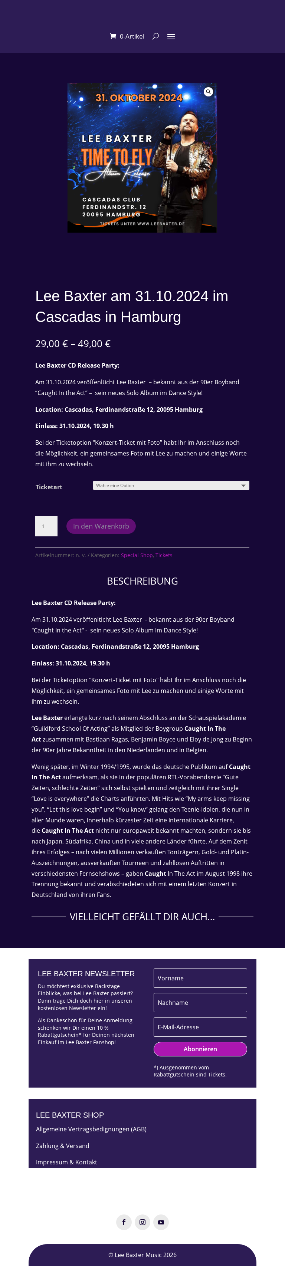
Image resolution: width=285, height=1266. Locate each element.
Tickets (164, 555)
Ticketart (49, 487)
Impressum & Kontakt (66, 1162)
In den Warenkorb (101, 526)
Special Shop (137, 555)
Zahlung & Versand (62, 1146)
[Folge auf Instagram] (142, 1222)
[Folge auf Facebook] (124, 1222)
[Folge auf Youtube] (161, 1222)
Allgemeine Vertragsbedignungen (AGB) (91, 1129)
